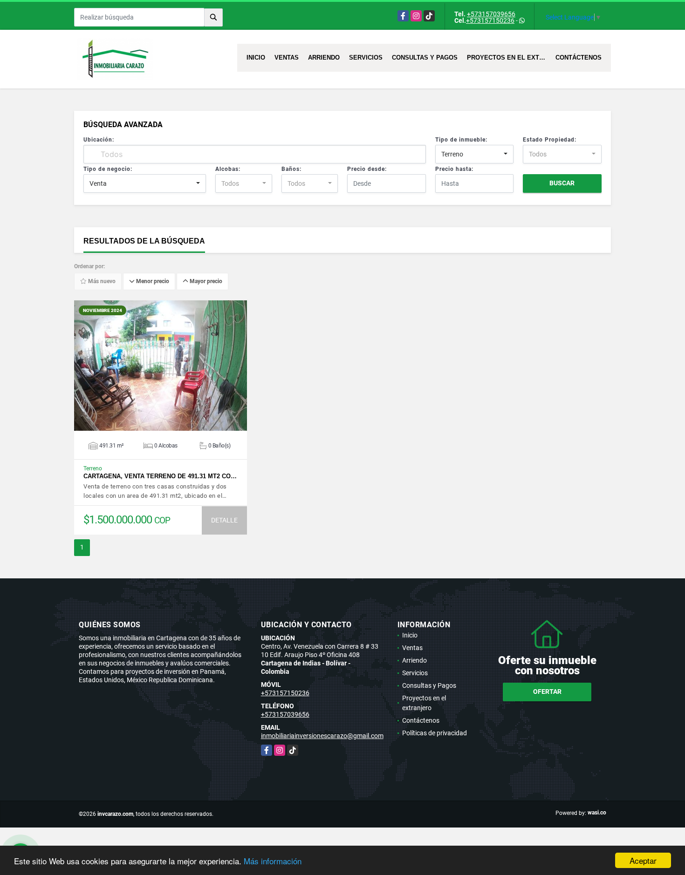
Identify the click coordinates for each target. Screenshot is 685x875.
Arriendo (324, 57)
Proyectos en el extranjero (509, 57)
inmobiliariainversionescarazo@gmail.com (322, 735)
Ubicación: (98, 139)
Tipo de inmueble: (461, 139)
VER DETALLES (160, 365)
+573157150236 (490, 20)
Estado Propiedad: (549, 139)
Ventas (286, 57)
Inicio (256, 57)
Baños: (291, 169)
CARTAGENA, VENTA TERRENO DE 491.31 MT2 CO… (160, 476)
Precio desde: (367, 169)
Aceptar (643, 860)
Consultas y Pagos (425, 57)
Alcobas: (227, 169)
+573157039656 (491, 14)
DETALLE (224, 520)
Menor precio (152, 281)
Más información (272, 861)
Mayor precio (205, 281)
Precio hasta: (454, 169)
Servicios (366, 57)
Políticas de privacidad (434, 733)
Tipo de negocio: (107, 169)
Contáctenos (578, 57)
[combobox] (474, 154)
